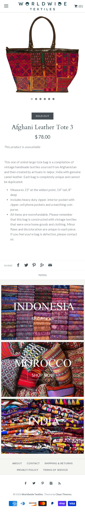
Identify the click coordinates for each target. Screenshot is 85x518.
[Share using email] (50, 265)
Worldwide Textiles (32, 494)
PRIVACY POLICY (27, 469)
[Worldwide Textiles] (42, 6)
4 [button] (44, 99)
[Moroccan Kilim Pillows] (42, 344)
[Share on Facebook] (19, 265)
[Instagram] (51, 483)
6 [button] (53, 99)
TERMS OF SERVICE (55, 469)
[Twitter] (34, 483)
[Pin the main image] (35, 265)
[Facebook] (25, 483)
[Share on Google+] (43, 265)
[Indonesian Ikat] (42, 287)
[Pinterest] (42, 483)
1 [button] (32, 99)
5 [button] (49, 99)
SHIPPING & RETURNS (59, 463)
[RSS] (59, 483)
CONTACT (33, 463)
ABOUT (17, 463)
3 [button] (40, 99)
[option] (42, 54)
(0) (80, 6)
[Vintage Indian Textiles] (42, 401)
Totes (42, 275)
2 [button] (36, 99)
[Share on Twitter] (27, 265)
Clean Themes (63, 494)
